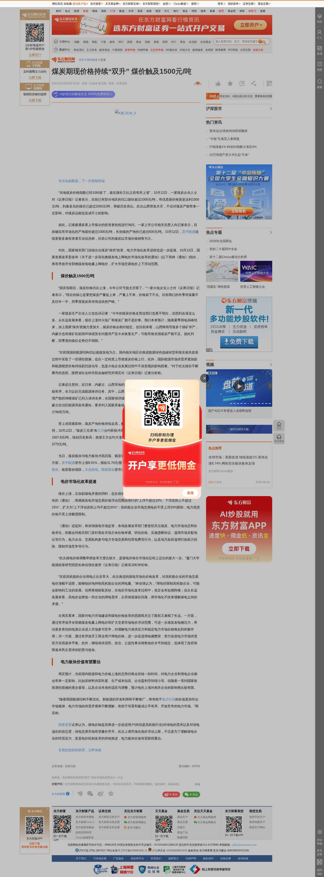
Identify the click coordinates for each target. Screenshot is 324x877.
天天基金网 (112, 3)
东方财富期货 (150, 3)
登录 (220, 3)
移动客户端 (79, 3)
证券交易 (248, 3)
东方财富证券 (131, 3)
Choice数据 (180, 3)
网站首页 (57, 3)
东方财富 (95, 3)
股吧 (194, 3)
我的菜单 (233, 3)
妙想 (165, 3)
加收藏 (68, 3)
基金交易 (263, 3)
